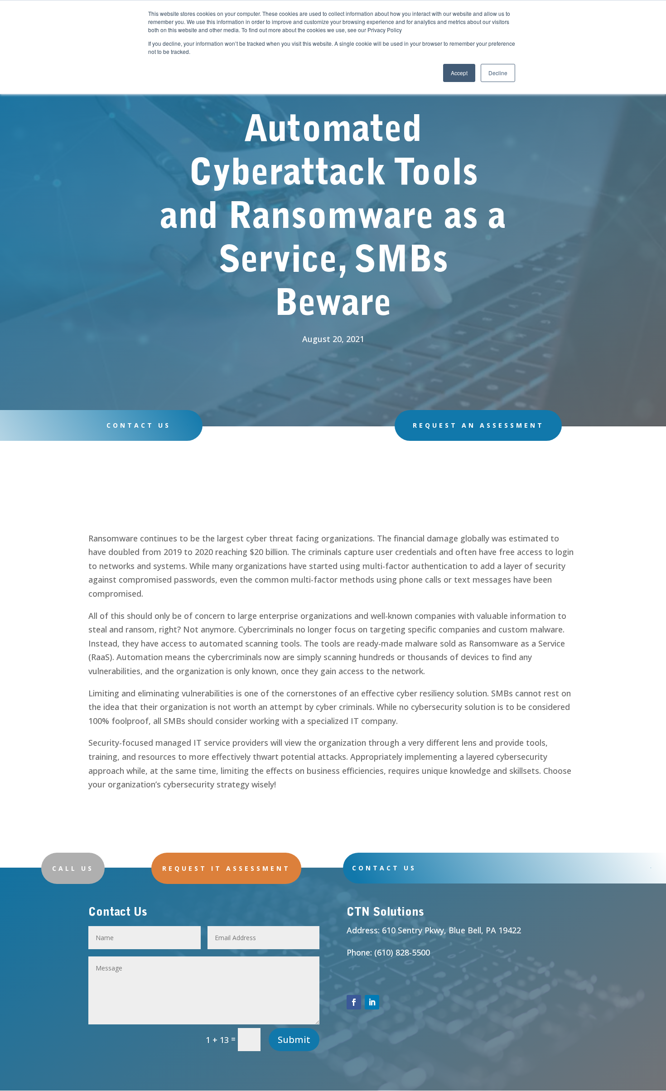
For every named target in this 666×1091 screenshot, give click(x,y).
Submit (294, 1039)
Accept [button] (459, 73)
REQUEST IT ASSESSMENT (226, 868)
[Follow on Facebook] (354, 1002)
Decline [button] (497, 73)
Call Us (73, 868)
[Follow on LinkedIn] (372, 1002)
